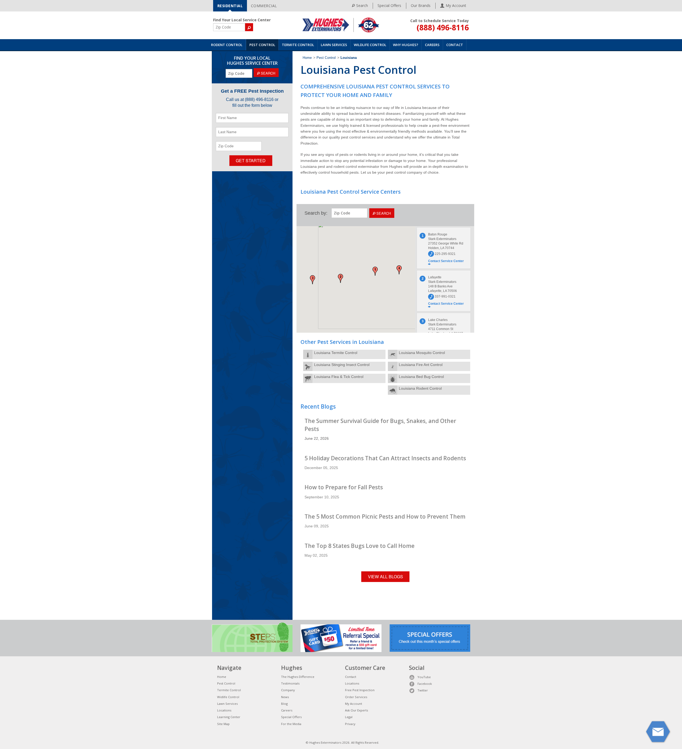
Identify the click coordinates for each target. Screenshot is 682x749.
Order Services (356, 697)
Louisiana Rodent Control (420, 388)
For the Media (291, 724)
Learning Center (228, 717)
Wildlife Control (370, 44)
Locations (224, 710)
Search (362, 5)
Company (288, 690)
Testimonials (290, 683)
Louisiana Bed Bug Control (421, 376)
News (285, 697)
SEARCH (267, 73)
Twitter (422, 690)
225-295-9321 (445, 254)
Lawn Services (334, 44)
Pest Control (262, 44)
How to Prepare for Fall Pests (344, 487)
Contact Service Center (446, 261)
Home (307, 58)
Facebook (424, 684)
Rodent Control (226, 44)
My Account (353, 704)
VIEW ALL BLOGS (385, 576)
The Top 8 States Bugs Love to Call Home (360, 545)
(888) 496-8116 (443, 27)
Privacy (350, 724)
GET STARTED (251, 160)
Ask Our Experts (356, 710)
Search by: (316, 213)
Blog (284, 704)
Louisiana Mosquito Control (422, 353)
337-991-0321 (445, 296)
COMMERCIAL (264, 5)
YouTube (424, 677)
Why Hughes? (405, 44)
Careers (432, 44)
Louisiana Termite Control (335, 353)
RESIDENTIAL (230, 5)
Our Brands (421, 5)
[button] (375, 271)
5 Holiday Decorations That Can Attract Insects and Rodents (385, 458)
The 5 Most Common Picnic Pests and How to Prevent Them (385, 516)
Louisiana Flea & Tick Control (338, 376)
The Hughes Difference (297, 677)
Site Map (223, 724)
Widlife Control (228, 697)
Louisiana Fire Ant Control (421, 365)
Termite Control (298, 44)
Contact (454, 44)
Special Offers (389, 5)
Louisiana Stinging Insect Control (342, 365)
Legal (348, 717)
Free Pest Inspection (360, 690)
